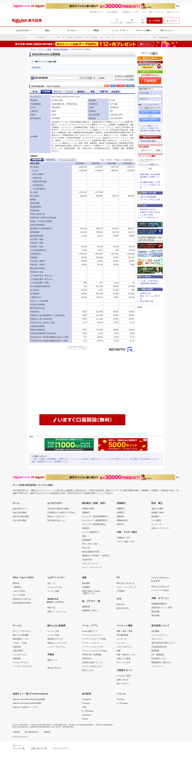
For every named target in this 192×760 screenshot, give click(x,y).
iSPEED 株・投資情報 (91, 654)
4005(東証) (36, 67)
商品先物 (155, 611)
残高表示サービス (55, 639)
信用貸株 (86, 540)
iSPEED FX (87, 658)
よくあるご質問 (146, 215)
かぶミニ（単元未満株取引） (95, 516)
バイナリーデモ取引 (160, 590)
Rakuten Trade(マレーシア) (25, 707)
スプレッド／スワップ (126, 587)
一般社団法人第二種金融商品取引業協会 (80, 725)
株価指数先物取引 (159, 604)
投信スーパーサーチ (160, 528)
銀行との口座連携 (21, 635)
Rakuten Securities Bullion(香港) (27, 703)
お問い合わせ (122, 680)
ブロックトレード (90, 563)
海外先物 (155, 615)
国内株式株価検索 (60, 49)
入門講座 (121, 591)
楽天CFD (121, 604)
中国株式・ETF (123, 538)
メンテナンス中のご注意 (150, 200)
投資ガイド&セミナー (56, 516)
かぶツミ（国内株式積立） (94, 524)
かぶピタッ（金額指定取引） (95, 520)
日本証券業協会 (24, 725)
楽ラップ (51, 583)
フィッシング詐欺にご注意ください (87, 459)
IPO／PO (86, 548)
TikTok (85, 719)
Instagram (86, 699)
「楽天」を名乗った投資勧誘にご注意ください (51, 459)
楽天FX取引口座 (146, 301)
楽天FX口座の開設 (21, 516)
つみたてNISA (19, 591)
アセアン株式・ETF (125, 541)
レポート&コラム (124, 647)
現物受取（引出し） (91, 610)
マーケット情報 (44, 49)
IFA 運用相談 (157, 654)
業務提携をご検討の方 (161, 662)
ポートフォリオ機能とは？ (149, 164)
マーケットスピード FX (92, 647)
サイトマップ (157, 666)
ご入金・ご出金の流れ (149, 281)
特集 (119, 651)
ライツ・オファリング (92, 567)
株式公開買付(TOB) (90, 552)
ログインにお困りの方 (149, 128)
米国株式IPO (122, 520)
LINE (84, 707)
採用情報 (155, 651)
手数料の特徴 (88, 508)
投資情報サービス (21, 639)
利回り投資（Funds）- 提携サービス (91, 592)
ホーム (33, 49)
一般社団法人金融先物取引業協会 (40, 725)
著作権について (61, 462)
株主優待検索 (122, 635)
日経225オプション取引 (161, 607)
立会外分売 (87, 559)
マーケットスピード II (91, 635)
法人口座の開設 (20, 520)
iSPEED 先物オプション (92, 662)
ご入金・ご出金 (20, 643)
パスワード (143, 99)
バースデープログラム (22, 666)
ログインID (143, 93)
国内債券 (86, 583)
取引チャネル (88, 670)
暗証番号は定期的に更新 (150, 130)
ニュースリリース (159, 635)
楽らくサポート (123, 683)
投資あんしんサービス (57, 643)
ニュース (121, 643)
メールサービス (20, 654)
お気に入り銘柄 (123, 658)
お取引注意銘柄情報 (148, 197)
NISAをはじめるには (22, 599)
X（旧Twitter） (88, 711)
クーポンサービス (21, 662)
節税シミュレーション (57, 611)
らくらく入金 (53, 631)
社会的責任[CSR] (158, 647)
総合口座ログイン (21, 508)
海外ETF (120, 524)
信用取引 (86, 528)
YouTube (86, 703)
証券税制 (17, 658)
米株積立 (121, 516)
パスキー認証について (149, 126)
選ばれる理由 (157, 508)
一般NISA (17, 587)
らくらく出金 (53, 635)
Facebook (86, 715)
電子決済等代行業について (163, 643)
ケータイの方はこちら (92, 666)
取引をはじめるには (125, 583)
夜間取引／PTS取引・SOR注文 (96, 555)
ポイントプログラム (22, 631)
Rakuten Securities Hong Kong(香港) (29, 699)
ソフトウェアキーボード (150, 105)
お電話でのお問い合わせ (150, 212)
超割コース (52, 660)
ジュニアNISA (19, 595)
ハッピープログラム (56, 647)
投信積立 (155, 516)
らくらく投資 (53, 591)
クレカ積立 (156, 520)
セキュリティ (157, 639)
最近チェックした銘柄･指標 (45, 62)
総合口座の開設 (20, 512)
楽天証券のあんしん (56, 520)
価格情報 (86, 606)
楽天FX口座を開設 (148, 141)
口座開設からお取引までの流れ (61, 512)
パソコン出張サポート (149, 217)
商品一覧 (51, 607)
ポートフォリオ (123, 662)
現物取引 (86, 512)
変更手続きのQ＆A (147, 209)
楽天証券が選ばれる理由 (58, 508)
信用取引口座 (145, 293)
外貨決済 (17, 647)
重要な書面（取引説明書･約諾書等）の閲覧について (150, 177)
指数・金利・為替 (124, 631)
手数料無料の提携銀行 (149, 283)
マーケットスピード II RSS (94, 639)
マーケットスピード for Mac (94, 651)
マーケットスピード (91, 643)
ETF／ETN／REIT (90, 544)
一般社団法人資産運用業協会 (104, 725)
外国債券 (86, 587)
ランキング (156, 524)
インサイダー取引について (116, 459)
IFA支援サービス (158, 658)
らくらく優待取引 (91, 532)
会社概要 (155, 631)
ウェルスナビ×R (54, 587)
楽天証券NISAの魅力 (22, 603)
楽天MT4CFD (123, 608)
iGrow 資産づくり (90, 631)
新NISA (16, 583)
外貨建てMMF (157, 512)
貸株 (84, 536)
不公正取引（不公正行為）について (144, 459)
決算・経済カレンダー (126, 654)
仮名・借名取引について (42, 462)
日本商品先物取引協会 (59, 725)
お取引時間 (18, 651)
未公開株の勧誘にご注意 (150, 182)
